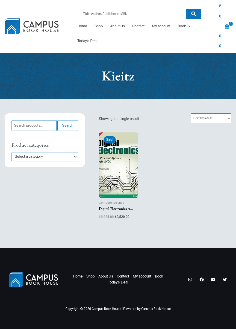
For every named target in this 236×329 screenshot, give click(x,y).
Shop (98, 26)
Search (193, 14)
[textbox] (43, 156)
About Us (117, 26)
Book (182, 26)
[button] (188, 26)
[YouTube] (213, 280)
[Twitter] (225, 280)
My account (161, 26)
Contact (138, 26)
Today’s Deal (87, 41)
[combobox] (45, 156)
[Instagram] (190, 280)
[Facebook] (202, 280)
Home (82, 26)
